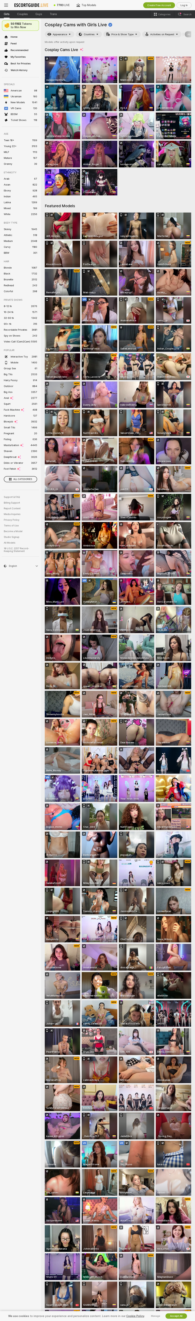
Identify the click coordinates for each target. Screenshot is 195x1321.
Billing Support (12, 502)
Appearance (60, 34)
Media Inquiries (12, 514)
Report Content (12, 508)
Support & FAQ (12, 497)
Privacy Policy (11, 520)
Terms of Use (11, 525)
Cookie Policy (135, 1316)
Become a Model (13, 531)
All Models (9, 542)
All (188, 34)
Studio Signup (11, 537)
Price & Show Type (122, 34)
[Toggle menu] (6, 5)
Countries (89, 34)
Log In (184, 5)
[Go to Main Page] (31, 5)
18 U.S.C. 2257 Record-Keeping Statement (16, 550)
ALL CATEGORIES (22, 479)
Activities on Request (162, 34)
